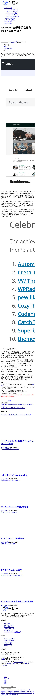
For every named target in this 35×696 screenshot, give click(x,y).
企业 (23, 693)
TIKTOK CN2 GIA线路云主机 (12, 632)
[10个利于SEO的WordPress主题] (10, 449)
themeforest (3, 690)
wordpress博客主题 (12, 9)
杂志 (7, 694)
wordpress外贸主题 (9, 20)
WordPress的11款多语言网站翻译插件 (17, 601)
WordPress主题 (8, 8)
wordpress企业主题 (12, 11)
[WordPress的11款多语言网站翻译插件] (12, 575)
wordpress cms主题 (12, 13)
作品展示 (27, 693)
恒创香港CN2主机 (9, 625)
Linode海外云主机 (9, 628)
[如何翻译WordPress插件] (8, 543)
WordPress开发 (8, 645)
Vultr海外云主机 (8, 630)
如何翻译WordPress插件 (11, 570)
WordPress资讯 (8, 21)
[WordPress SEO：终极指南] (9, 512)
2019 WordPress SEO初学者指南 (14, 507)
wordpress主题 (26, 690)
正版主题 (6, 678)
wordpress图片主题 (12, 14)
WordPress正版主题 (9, 18)
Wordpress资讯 (13, 42)
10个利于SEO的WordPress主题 (14, 475)
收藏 (2, 402)
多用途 (4, 694)
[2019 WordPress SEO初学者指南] (10, 480)
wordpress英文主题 (10, 693)
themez (8, 401)
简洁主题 (10, 694)
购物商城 (15, 694)
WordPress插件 (8, 23)
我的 (5, 682)
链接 (6, 402)
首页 (5, 46)
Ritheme (8, 663)
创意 (31, 693)
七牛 (14, 663)
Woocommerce (9, 690)
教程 (5, 680)
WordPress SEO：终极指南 (12, 538)
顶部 (5, 683)
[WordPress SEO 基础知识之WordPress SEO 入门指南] (16, 414)
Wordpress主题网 (18, 662)
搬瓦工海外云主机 (9, 627)
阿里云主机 (7, 623)
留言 (3, 659)
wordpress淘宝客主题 (13, 16)
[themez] (5, 42)
